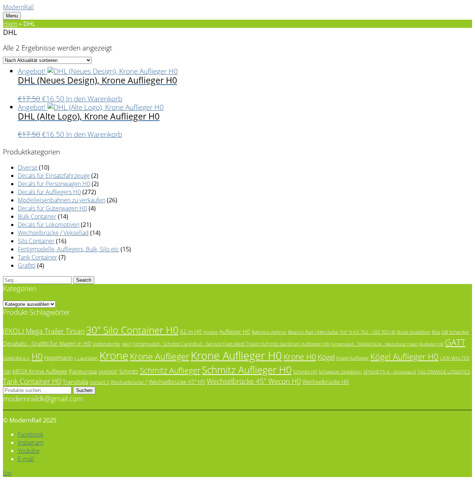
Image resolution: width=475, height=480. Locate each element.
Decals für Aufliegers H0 (49, 192)
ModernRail (18, 7)
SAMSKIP (108, 371)
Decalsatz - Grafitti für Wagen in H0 (47, 343)
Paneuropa (83, 371)
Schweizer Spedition (340, 371)
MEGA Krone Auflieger (40, 371)
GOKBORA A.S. (16, 358)
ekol (126, 343)
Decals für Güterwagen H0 (52, 208)
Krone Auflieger (159, 356)
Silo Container (36, 241)
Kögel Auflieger (352, 358)
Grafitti (27, 265)
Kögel (326, 357)
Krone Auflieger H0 (236, 355)
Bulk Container (37, 216)
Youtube (29, 451)
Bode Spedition (413, 332)
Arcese (210, 332)
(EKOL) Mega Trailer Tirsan (44, 331)
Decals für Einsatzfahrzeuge (54, 176)
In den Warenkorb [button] (94, 99)
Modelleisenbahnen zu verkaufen (61, 200)
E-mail (26, 459)
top (7, 473)
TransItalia (75, 382)
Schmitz (128, 371)
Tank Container (37, 257)
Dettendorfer (106, 343)
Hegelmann (58, 357)
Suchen (84, 390)
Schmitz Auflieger (170, 370)
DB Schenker (455, 332)
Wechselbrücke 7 (129, 382)
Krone (113, 355)
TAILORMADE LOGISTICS (443, 371)
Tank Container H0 (32, 381)
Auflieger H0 (234, 331)
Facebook (30, 434)
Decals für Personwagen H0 (54, 184)
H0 (37, 356)
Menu (12, 16)
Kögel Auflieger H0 (404, 356)
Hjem (10, 24)
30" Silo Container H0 (132, 330)
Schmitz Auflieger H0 (247, 369)
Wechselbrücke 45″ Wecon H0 (254, 381)
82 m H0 (191, 331)
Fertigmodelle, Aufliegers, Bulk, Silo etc (68, 249)
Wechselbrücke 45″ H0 (177, 382)
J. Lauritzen (86, 358)
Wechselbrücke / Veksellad (53, 233)
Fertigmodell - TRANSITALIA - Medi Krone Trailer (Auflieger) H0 (387, 344)
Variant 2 (99, 382)
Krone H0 (300, 357)
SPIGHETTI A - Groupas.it (389, 371)
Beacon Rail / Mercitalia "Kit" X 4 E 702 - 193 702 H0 (342, 332)
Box (436, 332)
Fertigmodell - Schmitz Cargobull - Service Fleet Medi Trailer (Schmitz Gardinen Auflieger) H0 (230, 343)
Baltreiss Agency (269, 332)
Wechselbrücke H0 (325, 382)
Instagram (30, 442)
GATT (455, 342)
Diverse (27, 167)
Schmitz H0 (305, 371)
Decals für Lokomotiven (48, 225)
